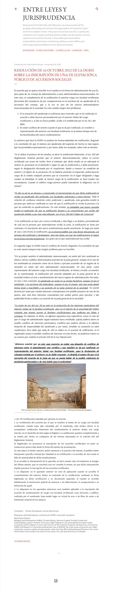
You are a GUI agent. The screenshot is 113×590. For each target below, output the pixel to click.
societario (70, 515)
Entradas (29, 50)
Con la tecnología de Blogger (56, 581)
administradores (30, 515)
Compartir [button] (18, 511)
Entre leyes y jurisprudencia (49, 13)
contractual (44, 515)
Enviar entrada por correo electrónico (42, 511)
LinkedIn (77, 50)
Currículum (63, 50)
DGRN (53, 515)
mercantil (60, 515)
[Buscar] (97, 8)
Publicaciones (45, 50)
